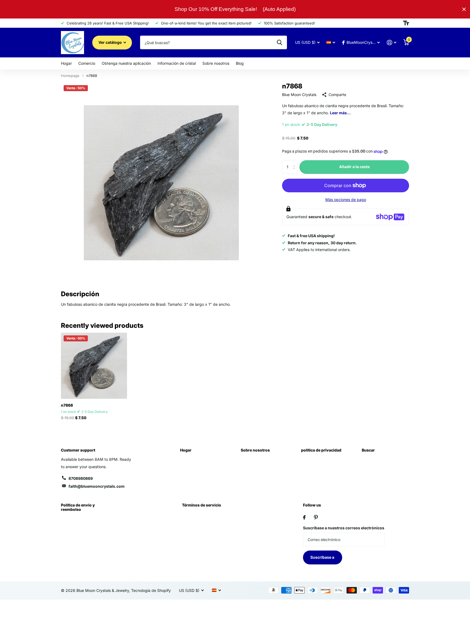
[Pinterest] (316, 517)
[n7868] (94, 366)
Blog (240, 63)
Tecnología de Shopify (151, 590)
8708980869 (81, 478)
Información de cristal (176, 63)
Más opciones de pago (345, 199)
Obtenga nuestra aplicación (126, 63)
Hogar (66, 63)
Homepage (70, 75)
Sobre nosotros (215, 63)
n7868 (67, 405)
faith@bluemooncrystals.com (97, 486)
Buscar (368, 450)
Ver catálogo (110, 42)
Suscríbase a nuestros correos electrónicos (343, 528)
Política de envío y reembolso (78, 507)
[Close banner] (464, 9)
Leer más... (340, 112)
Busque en (279, 42)
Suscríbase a (322, 557)
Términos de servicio (201, 505)
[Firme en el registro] (391, 42)
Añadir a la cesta (354, 167)
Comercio (86, 63)
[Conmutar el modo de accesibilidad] (406, 23)
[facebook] (304, 517)
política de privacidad (321, 450)
